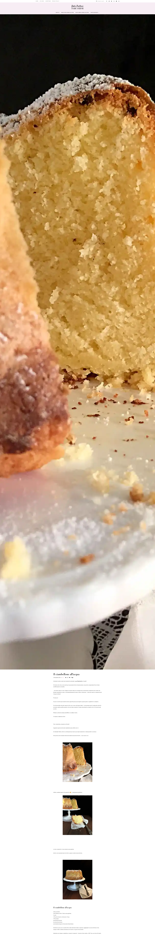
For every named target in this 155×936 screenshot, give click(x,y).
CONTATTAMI (48, 1)
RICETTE (57, 12)
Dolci (63, 677)
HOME (37, 1)
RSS (119, 1)
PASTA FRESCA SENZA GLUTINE (82, 12)
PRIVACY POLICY (55, 1)
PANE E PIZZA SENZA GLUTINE (67, 12)
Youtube (116, 1)
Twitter (109, 1)
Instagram (114, 1)
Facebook (106, 1)
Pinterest (111, 1)
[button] (77, 762)
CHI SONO (42, 1)
